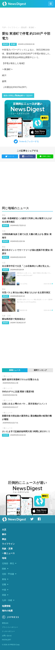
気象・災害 (6, 316)
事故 (3, 215)
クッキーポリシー (8, 631)
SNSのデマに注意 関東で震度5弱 (18, 391)
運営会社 (5, 623)
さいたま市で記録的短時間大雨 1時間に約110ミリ (26, 431)
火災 (3, 231)
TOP (4, 27)
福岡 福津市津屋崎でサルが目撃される (20, 379)
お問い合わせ (7, 636)
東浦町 (31, 27)
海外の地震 (7, 611)
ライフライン (13, 27)
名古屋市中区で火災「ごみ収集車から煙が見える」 (26, 266)
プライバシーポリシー (10, 627)
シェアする (29, 156)
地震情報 (6, 606)
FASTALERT (6, 640)
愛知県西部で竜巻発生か (13, 319)
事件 (4, 534)
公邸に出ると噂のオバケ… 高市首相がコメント (24, 404)
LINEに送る (46, 156)
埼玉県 (5, 435)
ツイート (11, 156)
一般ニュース (7, 376)
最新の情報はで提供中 (18, 96)
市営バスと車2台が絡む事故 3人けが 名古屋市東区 (26, 292)
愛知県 (24, 27)
